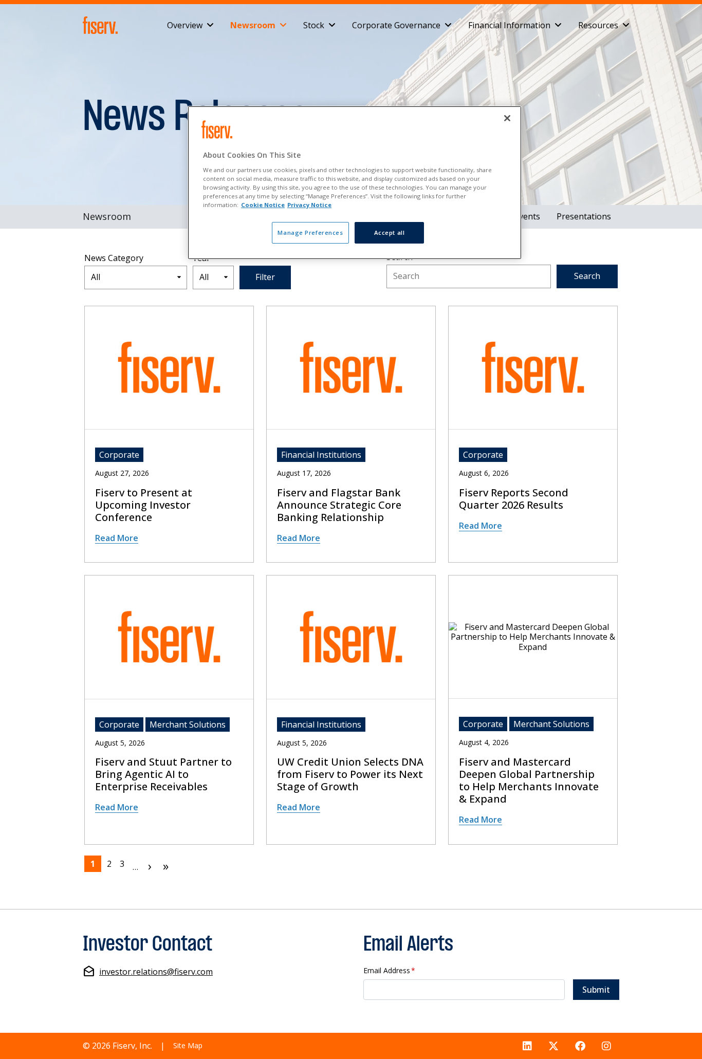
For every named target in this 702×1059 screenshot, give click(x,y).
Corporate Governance (396, 24)
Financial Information (509, 24)
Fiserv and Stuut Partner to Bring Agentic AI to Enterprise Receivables (163, 774)
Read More (116, 538)
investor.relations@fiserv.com (156, 972)
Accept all (389, 232)
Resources (598, 24)
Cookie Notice (263, 205)
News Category (113, 258)
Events (527, 216)
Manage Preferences (310, 232)
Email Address (389, 971)
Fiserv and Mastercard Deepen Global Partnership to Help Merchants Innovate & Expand (529, 780)
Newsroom (252, 24)
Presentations (584, 216)
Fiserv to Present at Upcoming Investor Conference (143, 505)
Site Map (187, 1045)
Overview (184, 24)
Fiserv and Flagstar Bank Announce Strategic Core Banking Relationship (339, 505)
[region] (355, 182)
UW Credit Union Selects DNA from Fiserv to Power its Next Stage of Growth (350, 774)
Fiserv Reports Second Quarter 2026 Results (513, 499)
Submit (596, 989)
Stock (313, 24)
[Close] (507, 118)
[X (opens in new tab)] (553, 1046)
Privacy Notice (309, 205)
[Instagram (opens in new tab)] (606, 1046)
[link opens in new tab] (102, 25)
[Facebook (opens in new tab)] (580, 1046)
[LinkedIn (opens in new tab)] (527, 1046)
